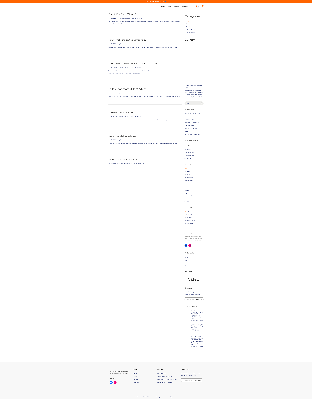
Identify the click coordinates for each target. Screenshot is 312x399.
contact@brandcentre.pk (164, 376)
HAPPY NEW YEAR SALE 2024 (123, 159)
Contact (187, 263)
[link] (198, 6)
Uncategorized (190, 32)
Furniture (189, 27)
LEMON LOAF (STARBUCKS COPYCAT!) (127, 89)
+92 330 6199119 (161, 373)
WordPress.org (189, 202)
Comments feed (189, 199)
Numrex (174, 397)
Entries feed (188, 196)
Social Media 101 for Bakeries (122, 136)
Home (186, 257)
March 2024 (188, 149)
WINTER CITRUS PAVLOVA (121, 112)
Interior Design (190, 29)
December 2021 (189, 155)
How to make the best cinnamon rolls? (127, 40)
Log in (186, 193)
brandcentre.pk (125, 18)
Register (187, 190)
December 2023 (189, 152)
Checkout (187, 266)
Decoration (189, 24)
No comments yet (136, 18)
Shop (186, 260)
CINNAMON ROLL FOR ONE (122, 14)
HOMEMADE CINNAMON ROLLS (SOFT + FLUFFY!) (132, 63)
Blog (187, 21)
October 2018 (188, 158)
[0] (195, 7)
